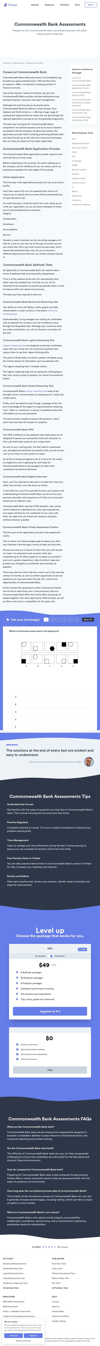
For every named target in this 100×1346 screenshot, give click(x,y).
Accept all (14, 1335)
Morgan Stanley (79, 178)
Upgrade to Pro (50, 1011)
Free (50, 1070)
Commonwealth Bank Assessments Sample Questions (81, 102)
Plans (77, 5)
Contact (55, 1301)
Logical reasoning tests (14, 345)
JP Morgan (76, 161)
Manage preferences (23, 1341)
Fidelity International (81, 204)
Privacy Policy (58, 1311)
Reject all (33, 1335)
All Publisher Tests (60, 1288)
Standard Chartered (80, 143)
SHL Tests (56, 1283)
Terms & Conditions (60, 1316)
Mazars (75, 191)
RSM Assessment (10, 1306)
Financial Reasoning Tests (14, 1278)
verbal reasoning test (36, 391)
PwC (74, 139)
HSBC (74, 152)
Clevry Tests (57, 1268)
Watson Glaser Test (60, 1278)
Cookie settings (59, 1321)
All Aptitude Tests (11, 1288)
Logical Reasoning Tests (13, 1273)
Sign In (91, 5)
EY (73, 187)
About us (56, 1306)
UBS (73, 156)
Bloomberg (76, 196)
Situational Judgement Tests (15, 1283)
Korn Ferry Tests (59, 1263)
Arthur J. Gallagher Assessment (17, 1311)
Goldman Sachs (78, 182)
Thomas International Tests (63, 1273)
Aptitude (35, 5)
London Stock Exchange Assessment (19, 1316)
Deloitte (75, 174)
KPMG (75, 165)
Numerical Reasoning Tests (14, 1263)
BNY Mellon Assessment (13, 1301)
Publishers (64, 5)
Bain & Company (79, 169)
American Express (79, 147)
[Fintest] (10, 5)
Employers (49, 5)
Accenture (76, 200)
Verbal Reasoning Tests (13, 1268)
